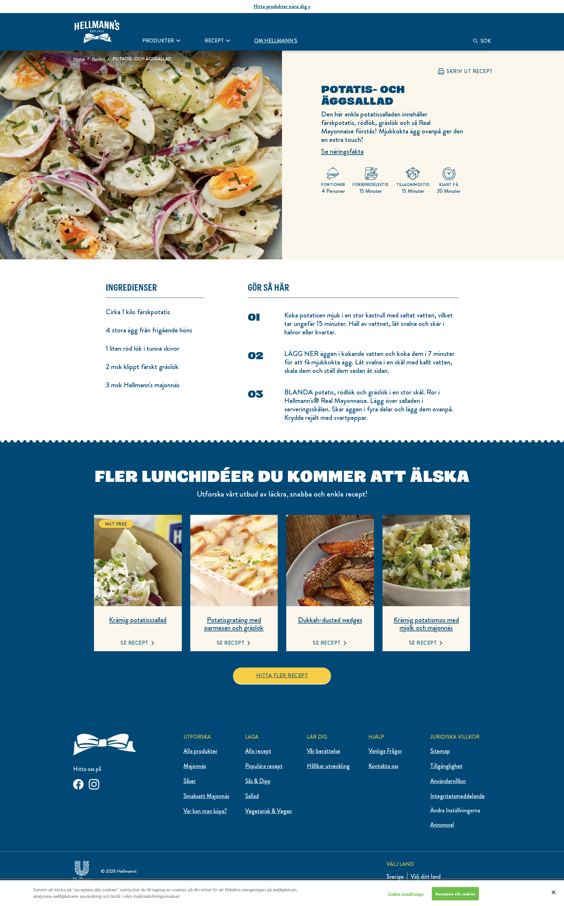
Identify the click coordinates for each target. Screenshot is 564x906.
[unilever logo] (82, 869)
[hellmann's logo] (96, 31)
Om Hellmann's (275, 40)
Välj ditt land (426, 876)
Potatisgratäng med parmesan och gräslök (233, 624)
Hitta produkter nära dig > (282, 6)
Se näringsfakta (342, 151)
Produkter (158, 40)
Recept (214, 40)
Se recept (134, 643)
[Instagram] (94, 783)
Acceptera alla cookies (455, 893)
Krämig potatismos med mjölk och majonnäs (426, 624)
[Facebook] (78, 783)
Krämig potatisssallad (137, 620)
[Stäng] (553, 892)
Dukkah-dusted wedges (330, 620)
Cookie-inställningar (406, 893)
